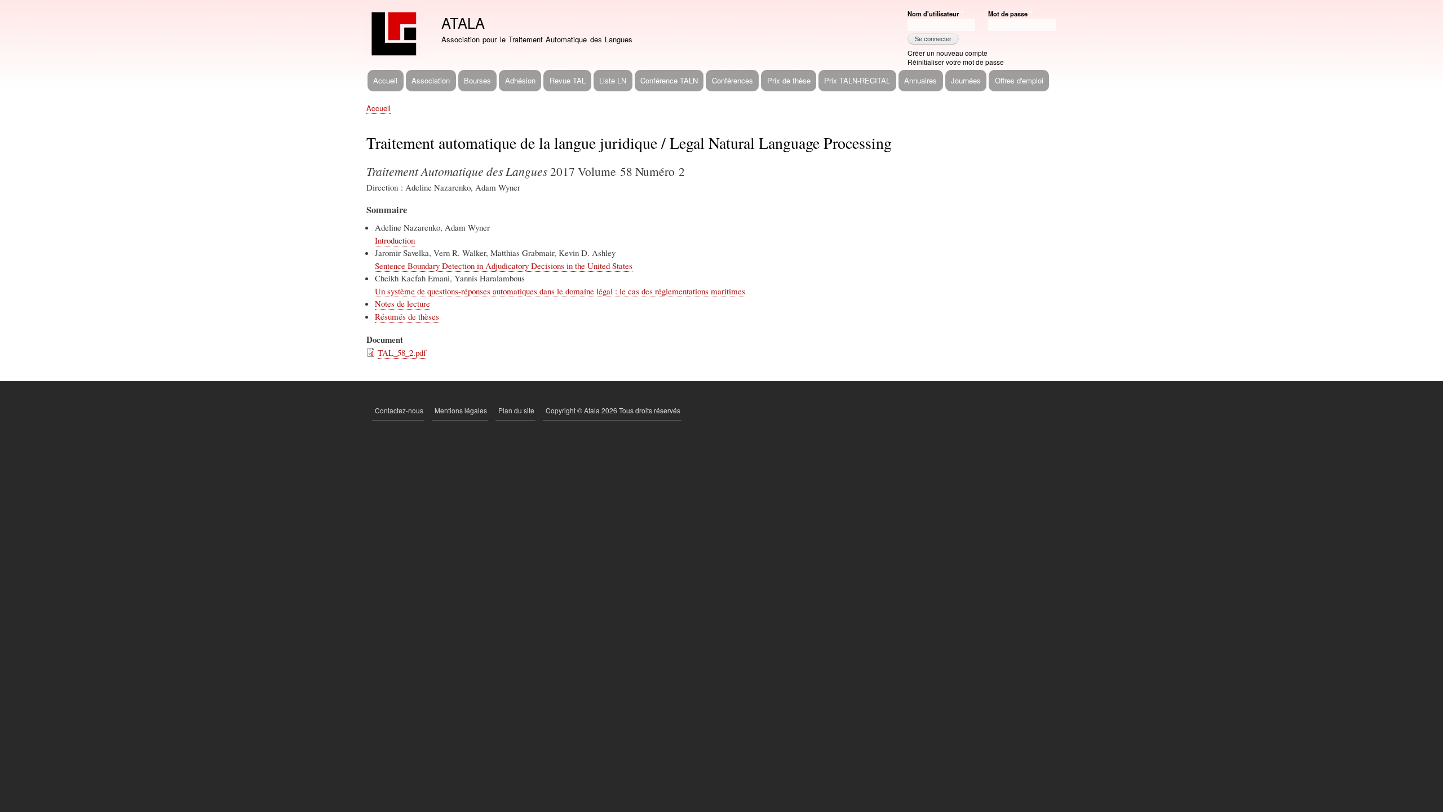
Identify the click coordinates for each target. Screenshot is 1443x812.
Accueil (385, 80)
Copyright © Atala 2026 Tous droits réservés (613, 410)
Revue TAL (568, 80)
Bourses (477, 80)
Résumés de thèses (407, 316)
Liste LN (612, 80)
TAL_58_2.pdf (402, 352)
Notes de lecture (402, 303)
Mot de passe (1008, 13)
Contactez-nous (399, 410)
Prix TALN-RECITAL (857, 80)
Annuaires (920, 80)
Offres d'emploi (1019, 80)
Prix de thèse (789, 80)
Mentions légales (461, 410)
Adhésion (520, 80)
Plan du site (516, 410)
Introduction (395, 240)
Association (430, 80)
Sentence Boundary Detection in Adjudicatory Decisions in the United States (503, 265)
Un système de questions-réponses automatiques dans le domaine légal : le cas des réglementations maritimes (560, 291)
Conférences (732, 80)
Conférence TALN (669, 80)
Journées (966, 80)
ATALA (463, 22)
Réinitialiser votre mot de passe (956, 62)
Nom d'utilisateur (933, 13)
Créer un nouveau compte (948, 53)
